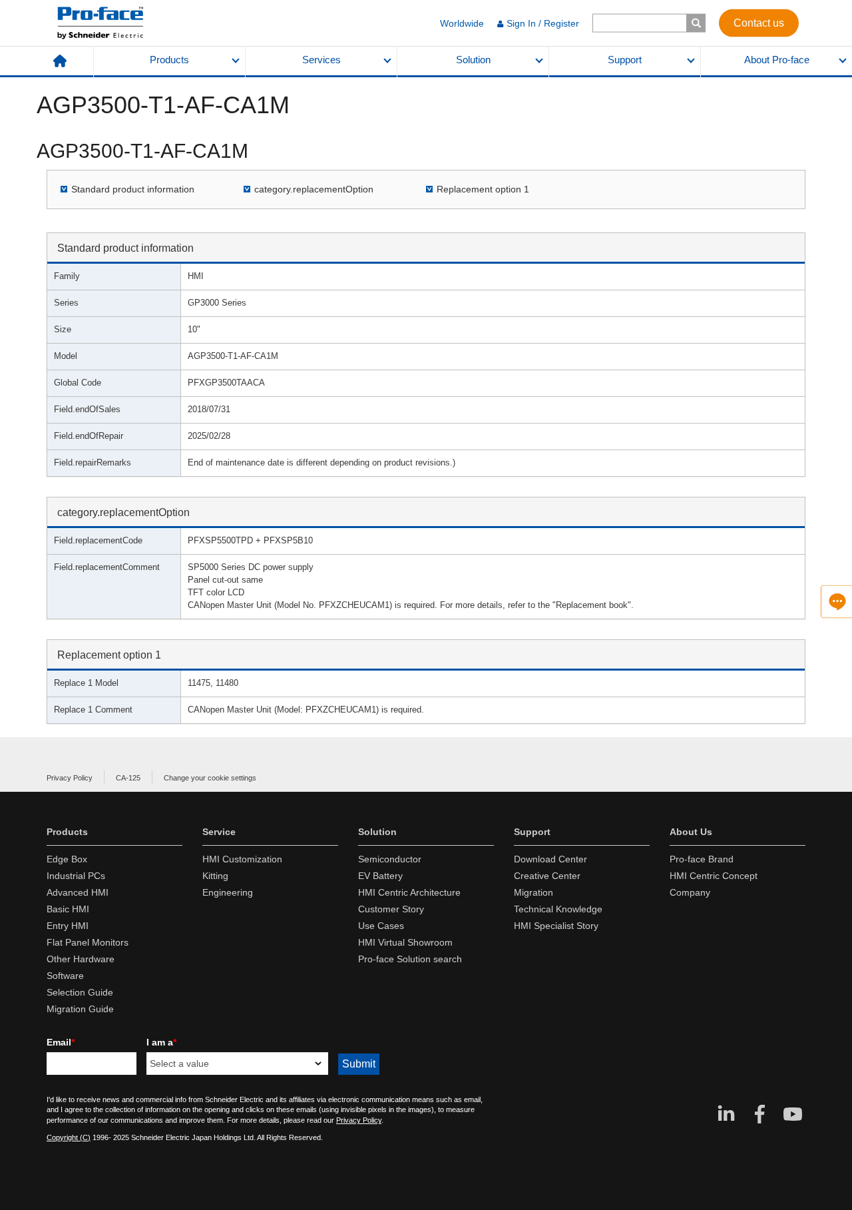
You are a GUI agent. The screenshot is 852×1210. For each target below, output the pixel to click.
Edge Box (67, 859)
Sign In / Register (543, 23)
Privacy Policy (70, 778)
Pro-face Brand (702, 859)
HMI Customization (242, 859)
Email (61, 1042)
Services (321, 60)
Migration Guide (80, 1009)
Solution (473, 60)
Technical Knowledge (558, 909)
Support (625, 60)
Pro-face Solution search (410, 959)
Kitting (215, 875)
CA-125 (128, 778)
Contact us (759, 22)
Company (690, 892)
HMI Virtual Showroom (405, 942)
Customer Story (391, 909)
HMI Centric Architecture (409, 892)
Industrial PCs (76, 875)
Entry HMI (68, 925)
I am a (161, 1042)
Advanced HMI (77, 892)
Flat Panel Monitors (87, 942)
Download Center (550, 859)
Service (219, 831)
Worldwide (462, 23)
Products (169, 60)
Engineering (227, 892)
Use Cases (381, 925)
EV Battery (380, 875)
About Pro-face (776, 60)
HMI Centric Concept (713, 875)
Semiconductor (389, 859)
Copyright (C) (69, 1137)
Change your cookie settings (210, 778)
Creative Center (547, 875)
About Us (691, 831)
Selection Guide (80, 992)
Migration (533, 892)
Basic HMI (68, 909)
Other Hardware (80, 959)
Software (65, 975)
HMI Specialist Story (556, 925)
